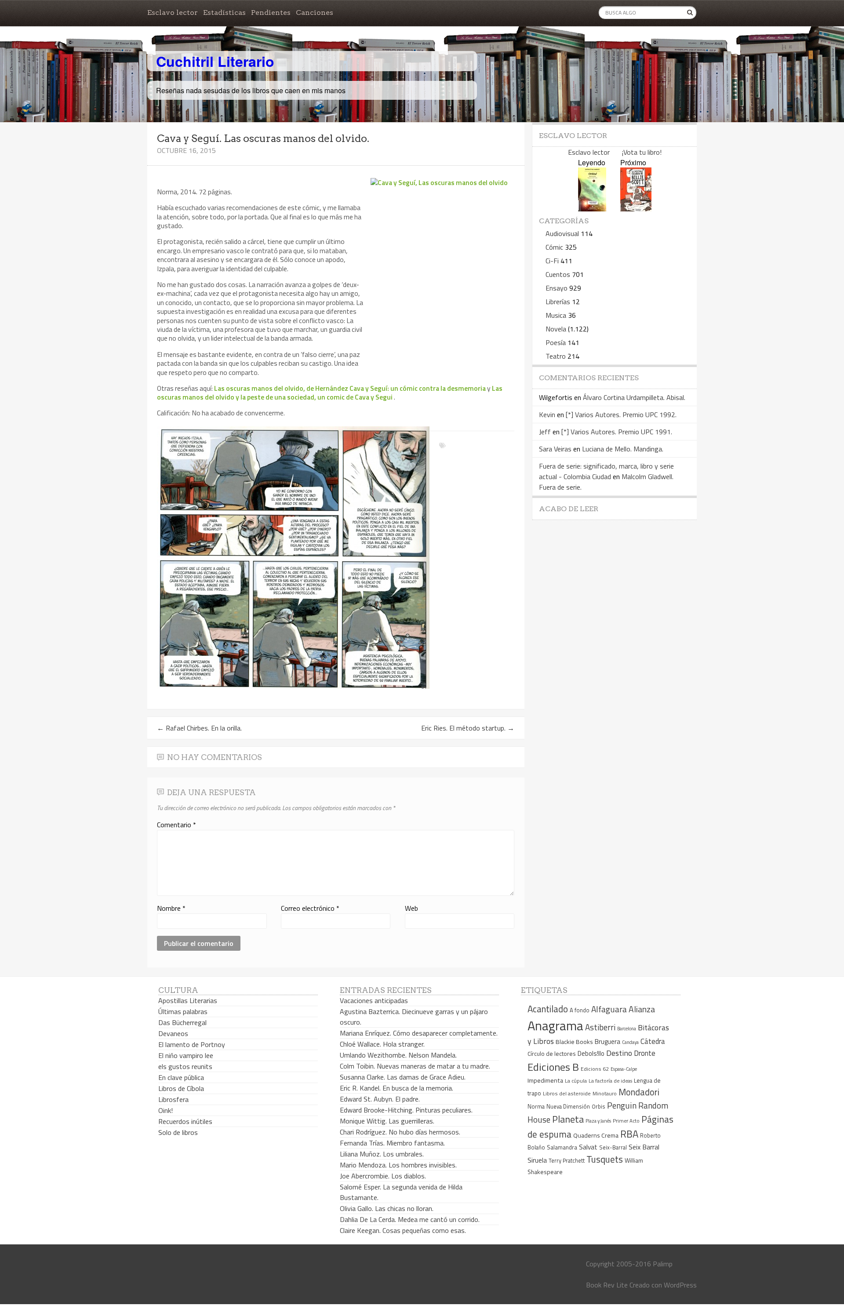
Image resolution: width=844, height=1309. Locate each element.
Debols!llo (591, 1053)
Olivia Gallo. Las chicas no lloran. (386, 1208)
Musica (556, 315)
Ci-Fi (552, 260)
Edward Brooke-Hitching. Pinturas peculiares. (406, 1110)
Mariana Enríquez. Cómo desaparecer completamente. (419, 1033)
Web (411, 908)
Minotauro (605, 1094)
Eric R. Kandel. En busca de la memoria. (396, 1088)
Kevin (547, 414)
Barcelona (626, 1028)
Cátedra (652, 1041)
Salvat (588, 1147)
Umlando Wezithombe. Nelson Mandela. (398, 1055)
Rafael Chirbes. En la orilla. (199, 728)
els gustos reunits (185, 1066)
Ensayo (557, 288)
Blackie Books (574, 1042)
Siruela (537, 1160)
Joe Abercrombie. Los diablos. (383, 1176)
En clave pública (181, 1077)
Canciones (314, 12)
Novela (556, 329)
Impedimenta (545, 1080)
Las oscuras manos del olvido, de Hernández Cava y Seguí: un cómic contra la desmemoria (350, 388)
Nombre (171, 908)
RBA (629, 1134)
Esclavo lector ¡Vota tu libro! (615, 152)
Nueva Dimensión (568, 1106)
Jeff (545, 431)
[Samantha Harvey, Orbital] (592, 209)
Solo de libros (178, 1132)
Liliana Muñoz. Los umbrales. (382, 1154)
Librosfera (173, 1099)
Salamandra (562, 1147)
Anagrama (555, 1025)
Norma (536, 1106)
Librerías (558, 301)
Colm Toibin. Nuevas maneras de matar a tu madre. (415, 1066)
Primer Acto (626, 1120)
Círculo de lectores (552, 1053)
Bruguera (607, 1041)
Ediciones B (553, 1067)
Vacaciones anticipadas (374, 1000)
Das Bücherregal (182, 1022)
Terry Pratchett (567, 1160)
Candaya (630, 1042)
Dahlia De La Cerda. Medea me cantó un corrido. (410, 1219)
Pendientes (271, 12)
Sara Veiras (555, 449)
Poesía (556, 342)
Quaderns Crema (595, 1135)
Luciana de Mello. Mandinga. (622, 449)
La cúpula (576, 1080)
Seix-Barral (613, 1147)
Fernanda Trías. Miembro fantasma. (392, 1143)
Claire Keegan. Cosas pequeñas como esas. (403, 1230)
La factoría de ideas (610, 1080)
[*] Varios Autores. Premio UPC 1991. (616, 431)
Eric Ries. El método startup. (467, 728)
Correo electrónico (310, 908)
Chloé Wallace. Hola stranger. (382, 1044)
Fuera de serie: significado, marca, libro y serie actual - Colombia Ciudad (606, 471)
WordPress (680, 1285)
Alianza (642, 1009)
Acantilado (548, 1009)
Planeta (568, 1119)
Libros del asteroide (567, 1093)
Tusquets (604, 1159)
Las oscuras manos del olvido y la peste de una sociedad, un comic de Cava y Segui (329, 392)
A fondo (579, 1010)
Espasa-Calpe (624, 1069)
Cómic (554, 247)
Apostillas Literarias (187, 1000)
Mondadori (638, 1092)
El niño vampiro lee (185, 1055)
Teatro (556, 356)
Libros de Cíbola (181, 1088)
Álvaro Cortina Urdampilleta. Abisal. (634, 397)
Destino (619, 1053)
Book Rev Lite (607, 1285)
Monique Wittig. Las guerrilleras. (387, 1121)
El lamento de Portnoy (191, 1044)
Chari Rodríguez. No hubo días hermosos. (400, 1132)
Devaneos (173, 1033)
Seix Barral (644, 1147)
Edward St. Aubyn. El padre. (380, 1099)
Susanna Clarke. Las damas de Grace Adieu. (403, 1077)
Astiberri (600, 1027)
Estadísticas (224, 12)
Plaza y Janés (598, 1120)
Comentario (176, 824)
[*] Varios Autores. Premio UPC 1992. (621, 414)
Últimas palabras (182, 1011)
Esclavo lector (172, 12)
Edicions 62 (595, 1069)
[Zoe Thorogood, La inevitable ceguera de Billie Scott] (635, 209)
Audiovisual (562, 233)
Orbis (598, 1106)
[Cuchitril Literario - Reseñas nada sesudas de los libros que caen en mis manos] (658, 54)
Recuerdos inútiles (185, 1121)
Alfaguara (609, 1009)
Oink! (165, 1110)
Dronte (644, 1052)
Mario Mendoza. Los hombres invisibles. (398, 1165)
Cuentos (558, 274)
